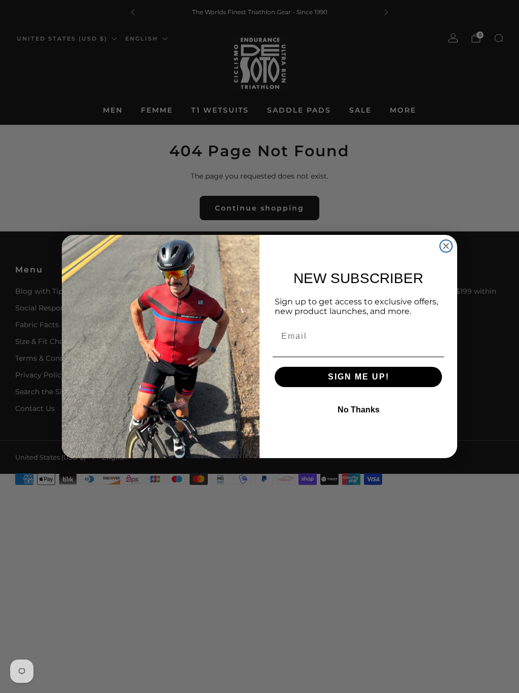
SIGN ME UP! (358, 376)
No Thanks (359, 409)
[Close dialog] (446, 246)
